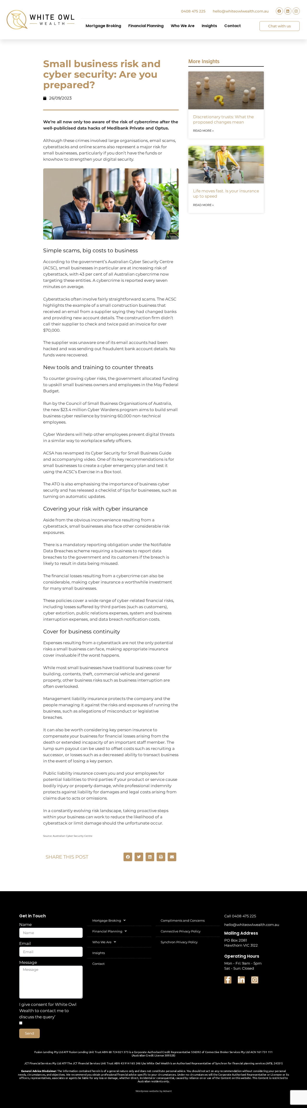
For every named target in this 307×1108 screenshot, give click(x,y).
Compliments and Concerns (183, 920)
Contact (232, 26)
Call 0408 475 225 (240, 916)
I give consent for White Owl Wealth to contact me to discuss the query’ (48, 1010)
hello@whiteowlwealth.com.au (241, 11)
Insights (209, 26)
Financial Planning (146, 26)
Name (25, 924)
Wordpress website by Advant (154, 1091)
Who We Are (183, 26)
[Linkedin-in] (241, 980)
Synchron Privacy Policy (179, 942)
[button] (128, 857)
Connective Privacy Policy (181, 931)
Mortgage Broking (103, 26)
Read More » (203, 130)
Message (28, 962)
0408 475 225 (193, 11)
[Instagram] (296, 11)
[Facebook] (279, 11)
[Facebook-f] (227, 980)
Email (25, 943)
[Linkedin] (287, 11)
